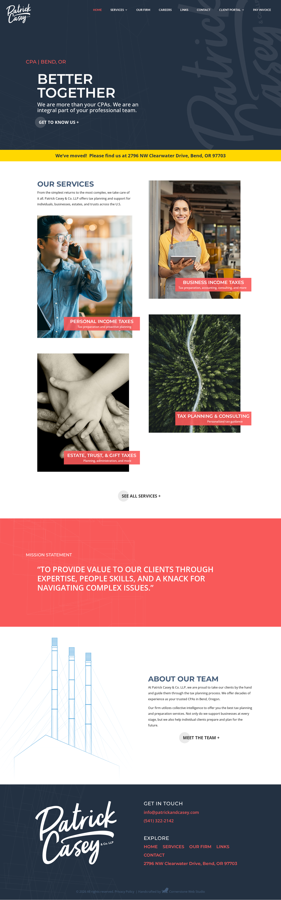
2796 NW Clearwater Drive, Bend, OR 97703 (190, 863)
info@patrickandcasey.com (171, 812)
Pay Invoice (262, 9)
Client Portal (230, 9)
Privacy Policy (124, 892)
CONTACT (154, 855)
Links (184, 9)
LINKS (222, 846)
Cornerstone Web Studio (187, 892)
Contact (203, 9)
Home (97, 9)
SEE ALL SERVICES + (141, 496)
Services (117, 9)
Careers (165, 9)
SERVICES (173, 846)
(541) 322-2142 (159, 820)
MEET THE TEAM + (201, 737)
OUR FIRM (200, 846)
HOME (151, 846)
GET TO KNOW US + (59, 122)
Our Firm (143, 9)
